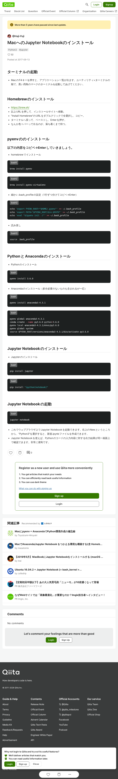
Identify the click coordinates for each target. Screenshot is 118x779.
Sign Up (66, 640)
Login (96, 4)
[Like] (10, 452)
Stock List (19, 11)
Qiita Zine (92, 709)
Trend (7, 11)
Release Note (37, 704)
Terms (5, 709)
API (32, 740)
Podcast (63, 729)
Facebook (64, 719)
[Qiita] (8, 4)
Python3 (12, 49)
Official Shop (93, 714)
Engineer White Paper (41, 735)
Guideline (7, 719)
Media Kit (7, 724)
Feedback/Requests (12, 729)
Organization (89, 11)
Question (33, 11)
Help (4, 735)
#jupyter (23, 49)
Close (36, 764)
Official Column (69, 11)
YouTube (63, 724)
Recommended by (31, 523)
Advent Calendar (39, 719)
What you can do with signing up (35, 488)
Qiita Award (36, 729)
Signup (109, 4)
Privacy (6, 714)
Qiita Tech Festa (39, 724)
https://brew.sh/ (20, 107)
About (5, 704)
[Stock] (20, 452)
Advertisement (9, 740)
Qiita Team (92, 704)
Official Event (48, 11)
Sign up (23, 764)
